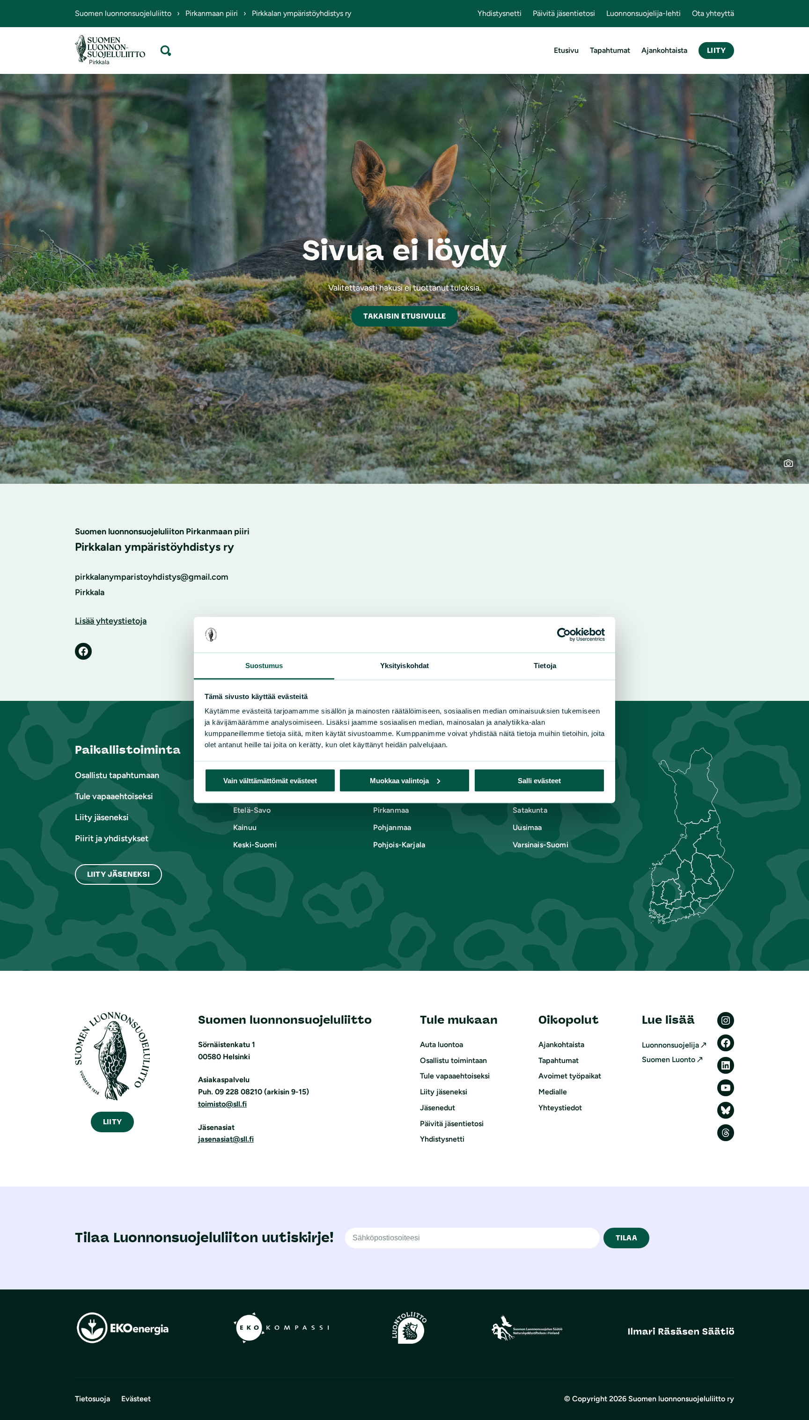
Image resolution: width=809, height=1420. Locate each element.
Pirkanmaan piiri (211, 13)
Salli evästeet (539, 780)
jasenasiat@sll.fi (226, 1139)
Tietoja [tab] (545, 666)
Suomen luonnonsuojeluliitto (123, 13)
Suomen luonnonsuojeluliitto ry (681, 1398)
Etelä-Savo (252, 810)
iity (112, 1121)
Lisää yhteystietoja (111, 621)
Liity (716, 50)
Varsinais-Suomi (540, 844)
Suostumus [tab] (264, 666)
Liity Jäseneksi (118, 874)
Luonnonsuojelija (670, 1045)
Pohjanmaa (392, 827)
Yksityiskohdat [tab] (404, 666)
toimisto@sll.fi (222, 1104)
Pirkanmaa (391, 810)
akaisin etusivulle (404, 316)
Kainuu (245, 827)
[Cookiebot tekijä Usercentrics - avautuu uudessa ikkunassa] (564, 635)
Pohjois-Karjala (399, 844)
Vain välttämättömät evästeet (270, 780)
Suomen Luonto (668, 1059)
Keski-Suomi (255, 844)
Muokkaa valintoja (399, 780)
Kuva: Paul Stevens (794, 469)
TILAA (626, 1237)
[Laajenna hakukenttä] (165, 50)
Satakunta (530, 810)
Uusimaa (527, 827)
